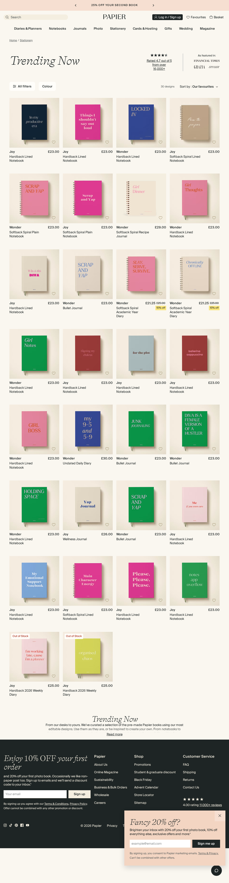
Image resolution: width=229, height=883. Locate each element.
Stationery (26, 40)
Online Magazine (106, 772)
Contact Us (191, 788)
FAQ (186, 765)
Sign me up (206, 843)
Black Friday (143, 780)
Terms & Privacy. (208, 853)
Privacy (112, 826)
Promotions (142, 765)
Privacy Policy (78, 804)
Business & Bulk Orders (110, 788)
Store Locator (144, 795)
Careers (100, 803)
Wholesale (101, 795)
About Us (100, 765)
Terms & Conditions (56, 804)
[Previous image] (14, 123)
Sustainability (103, 780)
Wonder (122, 152)
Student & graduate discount (155, 772)
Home (13, 40)
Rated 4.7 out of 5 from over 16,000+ (159, 65)
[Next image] (54, 123)
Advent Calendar (146, 788)
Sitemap (140, 803)
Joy (12, 152)
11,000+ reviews (210, 805)
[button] (220, 816)
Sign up (79, 794)
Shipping (189, 772)
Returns (188, 780)
